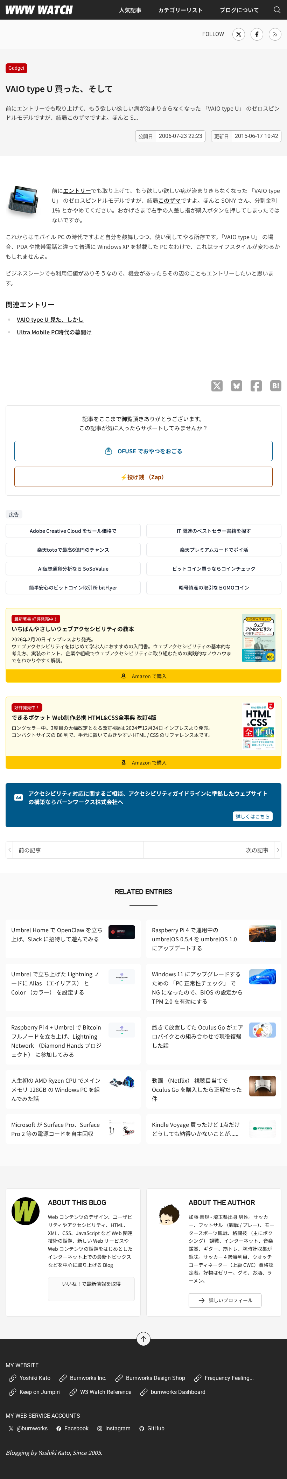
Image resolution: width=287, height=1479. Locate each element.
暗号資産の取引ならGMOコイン (214, 587)
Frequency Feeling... (229, 1378)
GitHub (155, 1428)
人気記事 (130, 10)
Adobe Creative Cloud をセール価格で (73, 530)
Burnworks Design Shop (155, 1378)
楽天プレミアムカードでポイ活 (214, 549)
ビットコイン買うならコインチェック (213, 568)
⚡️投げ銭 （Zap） (143, 477)
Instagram (118, 1428)
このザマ (169, 200)
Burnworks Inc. (88, 1378)
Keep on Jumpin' (40, 1392)
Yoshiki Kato (35, 1378)
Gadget (16, 68)
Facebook (76, 1428)
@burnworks (32, 1428)
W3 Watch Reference (105, 1392)
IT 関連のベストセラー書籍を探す (214, 530)
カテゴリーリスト (180, 10)
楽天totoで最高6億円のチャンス (73, 549)
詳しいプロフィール (231, 1300)
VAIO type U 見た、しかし (50, 319)
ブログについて (239, 10)
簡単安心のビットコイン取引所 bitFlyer (73, 587)
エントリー (77, 190)
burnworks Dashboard (178, 1392)
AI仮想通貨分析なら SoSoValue (73, 568)
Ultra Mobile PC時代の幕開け (54, 332)
